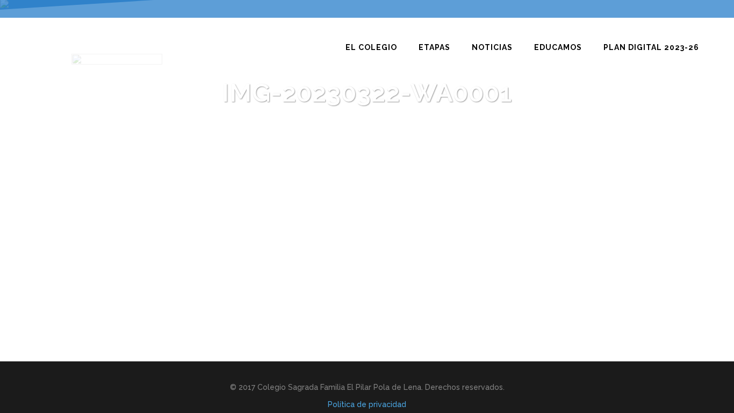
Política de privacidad (367, 404)
